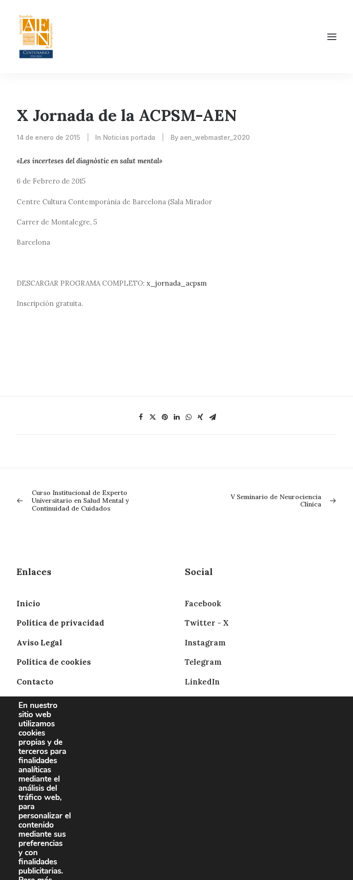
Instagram (205, 643)
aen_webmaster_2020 (215, 137)
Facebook (203, 603)
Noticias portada (129, 137)
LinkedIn (202, 682)
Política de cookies (54, 662)
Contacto (35, 682)
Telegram (203, 662)
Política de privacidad (60, 623)
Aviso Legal (39, 643)
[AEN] (36, 36)
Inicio (28, 603)
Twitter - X (206, 623)
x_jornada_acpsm (177, 283)
